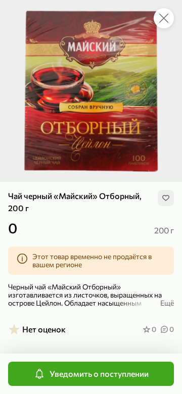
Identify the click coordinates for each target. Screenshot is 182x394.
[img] (166, 198)
